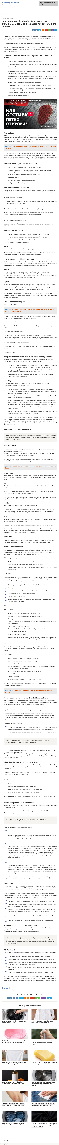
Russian (2, 1144)
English (3, 13)
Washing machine (10, 2)
